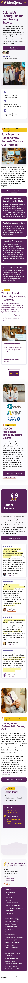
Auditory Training (10, 924)
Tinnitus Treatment (11, 947)
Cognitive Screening (11, 921)
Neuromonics (9, 956)
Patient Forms (10, 911)
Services (8, 895)
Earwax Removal (10, 934)
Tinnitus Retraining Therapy (13, 963)
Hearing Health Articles (13, 905)
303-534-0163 (6, 773)
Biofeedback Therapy (12, 919)
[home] (11, 3)
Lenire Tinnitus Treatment (13, 953)
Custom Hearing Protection (14, 937)
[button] (25, 2)
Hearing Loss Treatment (13, 942)
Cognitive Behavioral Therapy (14, 969)
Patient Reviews (11, 892)
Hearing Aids (9, 897)
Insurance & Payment (12, 903)
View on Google (11, 575)
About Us (8, 890)
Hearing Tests (9, 945)
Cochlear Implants (11, 927)
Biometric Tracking (11, 966)
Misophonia (9, 929)
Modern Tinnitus (10, 961)
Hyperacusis (9, 932)
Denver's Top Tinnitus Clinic (14, 908)
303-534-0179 (10, 880)
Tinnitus (8, 900)
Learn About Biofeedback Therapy (11, 360)
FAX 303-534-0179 (13, 812)
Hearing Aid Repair (11, 940)
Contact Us (9, 913)
